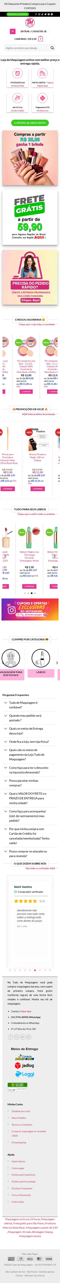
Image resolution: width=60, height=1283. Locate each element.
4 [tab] (25, 970)
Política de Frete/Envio (23, 1174)
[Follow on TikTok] (42, 14)
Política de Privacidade (24, 1181)
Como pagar (18, 1168)
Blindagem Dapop (42, 1231)
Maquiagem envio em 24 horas (22, 1219)
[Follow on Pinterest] (49, 14)
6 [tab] (35, 970)
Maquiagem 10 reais (19, 1231)
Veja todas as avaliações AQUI (40, 868)
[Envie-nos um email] (28, 1037)
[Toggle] (5, 703)
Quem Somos (18, 1161)
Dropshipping (19, 1142)
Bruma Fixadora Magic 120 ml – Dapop (26, 457)
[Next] (54, 364)
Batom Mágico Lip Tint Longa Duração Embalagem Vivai (44, 556)
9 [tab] (50, 970)
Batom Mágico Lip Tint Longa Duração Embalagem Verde (16, 556)
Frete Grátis (18, 1201)
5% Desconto (42, 110)
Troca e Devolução (21, 1195)
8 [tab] (45, 970)
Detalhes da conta (21, 1111)
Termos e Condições (22, 1124)
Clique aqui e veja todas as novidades (37, 324)
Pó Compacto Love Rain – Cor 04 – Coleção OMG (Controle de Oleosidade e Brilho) (26, 366)
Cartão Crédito (17, 110)
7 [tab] (40, 970)
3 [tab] (20, 970)
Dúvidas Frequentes (22, 1188)
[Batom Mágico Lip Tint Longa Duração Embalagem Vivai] (44, 537)
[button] (12, 31)
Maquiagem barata (30, 1236)
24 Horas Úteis (17, 85)
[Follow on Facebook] (36, 14)
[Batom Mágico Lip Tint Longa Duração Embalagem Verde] (16, 537)
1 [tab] (10, 970)
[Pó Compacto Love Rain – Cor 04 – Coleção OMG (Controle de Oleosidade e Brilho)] (26, 347)
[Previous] (6, 364)
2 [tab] (15, 970)
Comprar (44, 586)
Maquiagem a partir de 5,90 (42, 1227)
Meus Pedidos (19, 1117)
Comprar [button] (26, 392)
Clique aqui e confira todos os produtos (36, 514)
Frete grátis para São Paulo (28, 1223)
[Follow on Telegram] (52, 14)
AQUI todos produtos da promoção (38, 414)
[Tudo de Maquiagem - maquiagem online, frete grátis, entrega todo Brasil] (30, 22)
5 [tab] (30, 970)
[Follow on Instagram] (39, 14)
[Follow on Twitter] (45, 14)
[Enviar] (52, 47)
